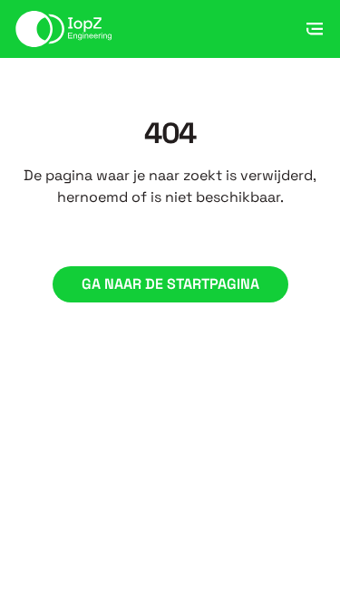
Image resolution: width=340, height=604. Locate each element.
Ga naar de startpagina (170, 283)
